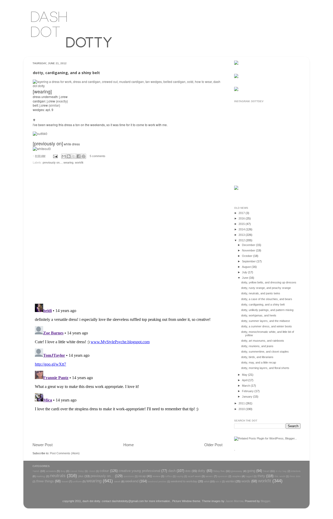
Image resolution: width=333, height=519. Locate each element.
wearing (68, 162)
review (156, 476)
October (247, 255)
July (245, 272)
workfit (79, 162)
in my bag (281, 471)
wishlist (230, 481)
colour (104, 471)
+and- (36, 471)
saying (179, 476)
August (247, 266)
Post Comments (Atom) (65, 453)
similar (54, 105)
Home (128, 445)
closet (92, 471)
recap (142, 476)
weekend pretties (157, 481)
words (245, 481)
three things (45, 481)
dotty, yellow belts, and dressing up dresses (268, 282)
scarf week (194, 476)
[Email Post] (55, 156)
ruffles (168, 476)
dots (188, 470)
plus (81, 476)
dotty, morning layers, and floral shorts (265, 367)
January (247, 396)
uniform (77, 481)
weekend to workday (184, 481)
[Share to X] (73, 156)
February (248, 391)
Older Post (213, 445)
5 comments (97, 156)
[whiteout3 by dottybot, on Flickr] (42, 148)
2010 (242, 409)
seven (209, 476)
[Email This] (63, 156)
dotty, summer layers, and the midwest (265, 320)
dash (172, 471)
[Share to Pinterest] (83, 156)
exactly (62, 101)
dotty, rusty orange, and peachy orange (266, 287)
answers (51, 471)
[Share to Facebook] (78, 156)
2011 (242, 403)
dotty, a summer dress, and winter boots (266, 326)
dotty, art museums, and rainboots (262, 340)
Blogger (265, 501)
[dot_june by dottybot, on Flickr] (127, 85)
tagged (249, 476)
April (245, 380)
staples (236, 476)
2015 (242, 223)
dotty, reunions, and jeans (257, 346)
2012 (242, 240)
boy (63, 471)
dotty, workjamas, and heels (258, 315)
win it (218, 481)
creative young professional (139, 471)
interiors (295, 471)
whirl (206, 481)
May (245, 374)
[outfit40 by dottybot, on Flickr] (40, 133)
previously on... (52, 162)
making (40, 476)
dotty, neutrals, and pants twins (260, 293)
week (117, 481)
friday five (219, 471)
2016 (242, 218)
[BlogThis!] (68, 156)
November (249, 250)
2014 (242, 229)
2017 (242, 213)
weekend (131, 481)
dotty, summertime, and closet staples (265, 351)
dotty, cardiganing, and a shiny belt (263, 304)
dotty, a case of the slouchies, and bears (266, 299)
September (249, 261)
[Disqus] (127, 232)
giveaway (236, 471)
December (249, 244)
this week (279, 476)
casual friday (77, 471)
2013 (242, 234)
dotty (201, 471)
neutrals (58, 475)
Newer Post (43, 445)
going (251, 471)
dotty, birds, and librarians (257, 357)
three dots (295, 476)
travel (65, 481)
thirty (261, 476)
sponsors (223, 476)
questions (129, 476)
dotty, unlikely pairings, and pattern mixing (267, 310)
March (246, 385)
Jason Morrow (234, 501)
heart (266, 471)
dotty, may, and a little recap (258, 362)
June (245, 277)
